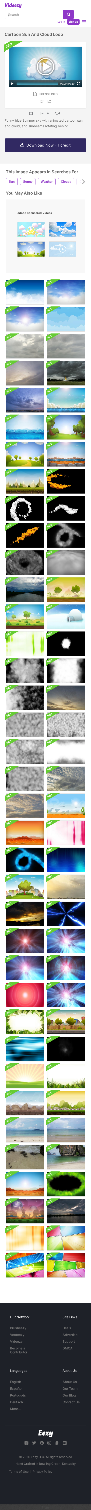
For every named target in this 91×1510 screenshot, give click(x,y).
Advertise (70, 1335)
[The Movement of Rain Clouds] (25, 346)
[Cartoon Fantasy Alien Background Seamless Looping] (25, 1211)
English (15, 1382)
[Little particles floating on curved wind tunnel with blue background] (66, 860)
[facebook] (26, 1443)
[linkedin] (64, 1443)
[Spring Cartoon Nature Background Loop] (66, 427)
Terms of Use (19, 1471)
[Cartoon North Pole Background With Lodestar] (66, 616)
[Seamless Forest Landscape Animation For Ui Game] (66, 589)
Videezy (16, 1341)
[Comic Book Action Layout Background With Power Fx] (25, 1265)
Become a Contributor (18, 1350)
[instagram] (49, 1443)
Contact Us (71, 1402)
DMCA (68, 1348)
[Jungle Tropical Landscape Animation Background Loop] (25, 1022)
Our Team (70, 1388)
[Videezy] (13, 5)
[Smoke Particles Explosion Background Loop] (25, 670)
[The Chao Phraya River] (25, 373)
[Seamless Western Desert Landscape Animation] (66, 805)
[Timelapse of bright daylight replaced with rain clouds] (25, 589)
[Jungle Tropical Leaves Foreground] (66, 1076)
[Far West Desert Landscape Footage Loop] (25, 832)
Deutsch (16, 1402)
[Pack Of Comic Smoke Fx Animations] (66, 481)
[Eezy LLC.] (45, 1433)
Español (16, 1388)
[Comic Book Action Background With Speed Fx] (66, 1238)
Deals (67, 1328)
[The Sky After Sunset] (66, 697)
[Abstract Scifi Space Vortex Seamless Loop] (25, 941)
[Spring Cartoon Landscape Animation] (25, 1076)
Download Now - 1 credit (48, 145)
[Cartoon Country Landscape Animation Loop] (25, 616)
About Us (70, 1382)
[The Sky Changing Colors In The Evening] (66, 778)
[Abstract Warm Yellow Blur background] (25, 1238)
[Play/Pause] (12, 84)
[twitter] (34, 1443)
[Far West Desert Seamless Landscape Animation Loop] (25, 1184)
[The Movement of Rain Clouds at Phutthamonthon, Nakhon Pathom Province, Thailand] (66, 373)
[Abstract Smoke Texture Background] (66, 1049)
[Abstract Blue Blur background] (25, 1049)
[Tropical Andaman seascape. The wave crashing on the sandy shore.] (25, 1130)
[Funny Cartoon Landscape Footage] (66, 1103)
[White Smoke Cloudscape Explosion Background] (66, 643)
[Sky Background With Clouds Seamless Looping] (66, 319)
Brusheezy (18, 1328)
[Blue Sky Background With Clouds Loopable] (66, 292)
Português (18, 1395)
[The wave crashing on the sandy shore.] (66, 1157)
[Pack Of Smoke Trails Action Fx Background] (25, 562)
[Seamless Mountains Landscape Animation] (25, 481)
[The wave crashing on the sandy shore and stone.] (25, 1157)
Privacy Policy (42, 1471)
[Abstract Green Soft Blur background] (25, 643)
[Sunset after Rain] (25, 914)
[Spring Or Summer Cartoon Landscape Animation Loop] (25, 454)
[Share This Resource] (50, 101)
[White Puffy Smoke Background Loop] (66, 670)
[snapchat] (57, 1443)
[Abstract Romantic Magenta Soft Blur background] (66, 832)
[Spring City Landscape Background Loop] (25, 887)
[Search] (68, 14)
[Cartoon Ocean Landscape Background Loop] (66, 400)
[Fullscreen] (78, 84)
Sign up (73, 21)
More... (15, 1409)
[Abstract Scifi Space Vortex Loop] (66, 914)
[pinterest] (42, 1443)
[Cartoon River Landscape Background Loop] (66, 454)
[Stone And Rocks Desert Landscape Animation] (25, 1103)
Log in (61, 21)
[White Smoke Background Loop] (66, 562)
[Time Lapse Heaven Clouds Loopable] (25, 292)
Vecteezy (17, 1335)
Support (69, 1341)
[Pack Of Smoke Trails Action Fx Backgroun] (66, 535)
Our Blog (69, 1395)
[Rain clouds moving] (66, 1211)
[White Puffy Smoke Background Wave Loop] (25, 697)
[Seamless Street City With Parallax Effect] (66, 1022)
